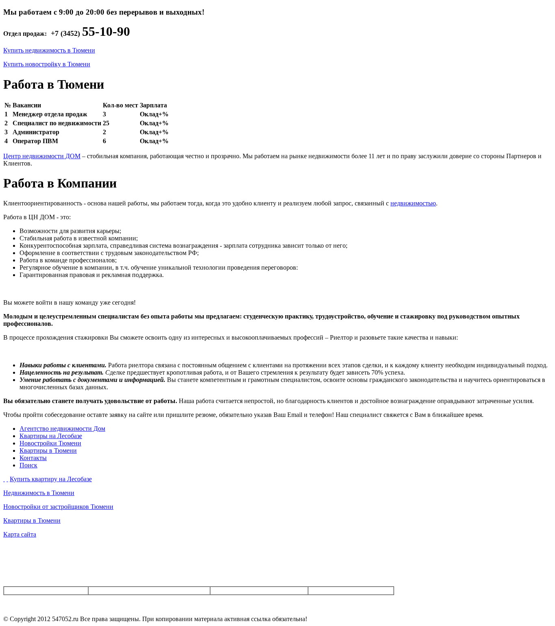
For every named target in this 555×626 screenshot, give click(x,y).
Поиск (28, 465)
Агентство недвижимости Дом (62, 428)
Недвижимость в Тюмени (38, 492)
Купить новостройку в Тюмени (46, 64)
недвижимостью (413, 203)
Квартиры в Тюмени (48, 450)
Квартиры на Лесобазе (51, 435)
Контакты (33, 457)
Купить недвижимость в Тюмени (49, 50)
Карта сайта (19, 534)
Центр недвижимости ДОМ (41, 156)
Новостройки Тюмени (50, 443)
